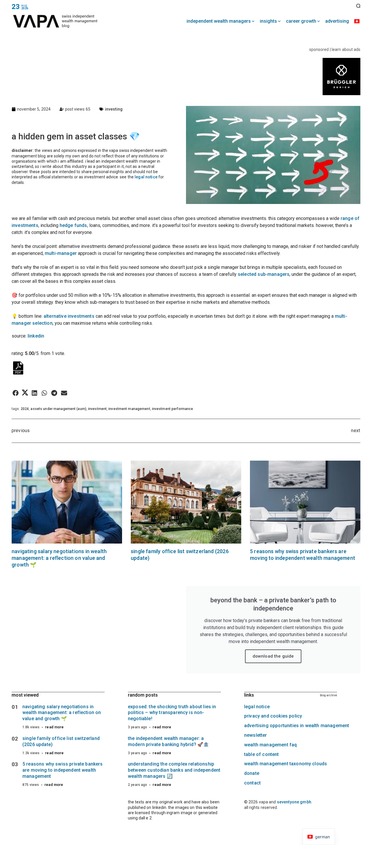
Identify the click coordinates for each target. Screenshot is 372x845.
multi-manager (61, 253)
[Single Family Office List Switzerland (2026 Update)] (186, 502)
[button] (15, 393)
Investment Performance (172, 409)
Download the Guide (273, 656)
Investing (114, 109)
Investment (97, 409)
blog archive (328, 695)
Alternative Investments (70, 316)
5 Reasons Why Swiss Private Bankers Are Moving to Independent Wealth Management (62, 770)
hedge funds (73, 225)
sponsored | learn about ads (334, 49)
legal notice (146, 177)
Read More (54, 727)
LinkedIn (36, 336)
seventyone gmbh (294, 802)
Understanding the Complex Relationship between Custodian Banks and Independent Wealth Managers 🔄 (174, 770)
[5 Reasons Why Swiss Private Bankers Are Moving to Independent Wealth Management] (305, 502)
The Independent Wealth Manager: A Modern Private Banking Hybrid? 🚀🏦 (168, 741)
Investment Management (129, 409)
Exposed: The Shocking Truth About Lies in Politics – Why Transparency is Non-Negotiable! (172, 713)
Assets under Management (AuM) (58, 409)
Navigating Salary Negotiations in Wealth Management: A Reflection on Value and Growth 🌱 (59, 558)
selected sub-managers (263, 274)
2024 (25, 409)
